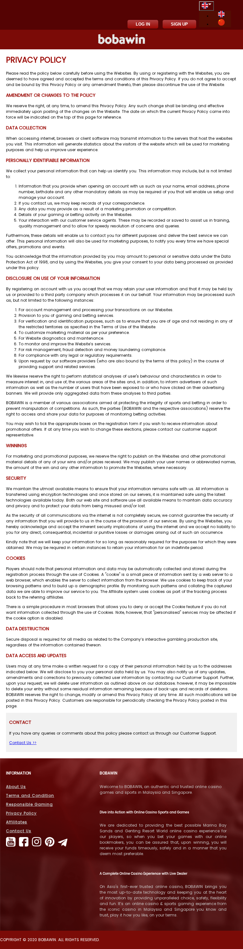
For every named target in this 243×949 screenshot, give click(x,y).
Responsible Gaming (29, 804)
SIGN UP (179, 24)
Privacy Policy (21, 813)
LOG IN (143, 24)
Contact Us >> (22, 742)
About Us (16, 786)
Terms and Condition (30, 795)
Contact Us (18, 831)
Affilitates (16, 822)
